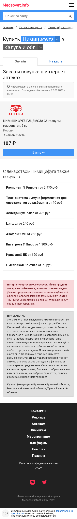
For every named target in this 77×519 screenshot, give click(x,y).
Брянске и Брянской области (51, 384)
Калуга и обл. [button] (20, 47)
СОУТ (38, 468)
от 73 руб (29, 265)
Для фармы (39, 443)
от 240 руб (20, 223)
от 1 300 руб (29, 244)
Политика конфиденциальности (38, 463)
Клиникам (38, 430)
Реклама (38, 417)
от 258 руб (24, 234)
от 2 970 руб (32, 187)
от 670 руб (24, 255)
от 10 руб (36, 200)
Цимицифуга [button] (38, 39)
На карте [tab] (55, 61)
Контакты (38, 411)
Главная (8, 27)
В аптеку (38, 152)
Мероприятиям (38, 436)
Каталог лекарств (30, 27)
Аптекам (38, 424)
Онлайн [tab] (20, 61)
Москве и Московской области (26, 388)
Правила (38, 456)
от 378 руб (28, 213)
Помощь (38, 449)
